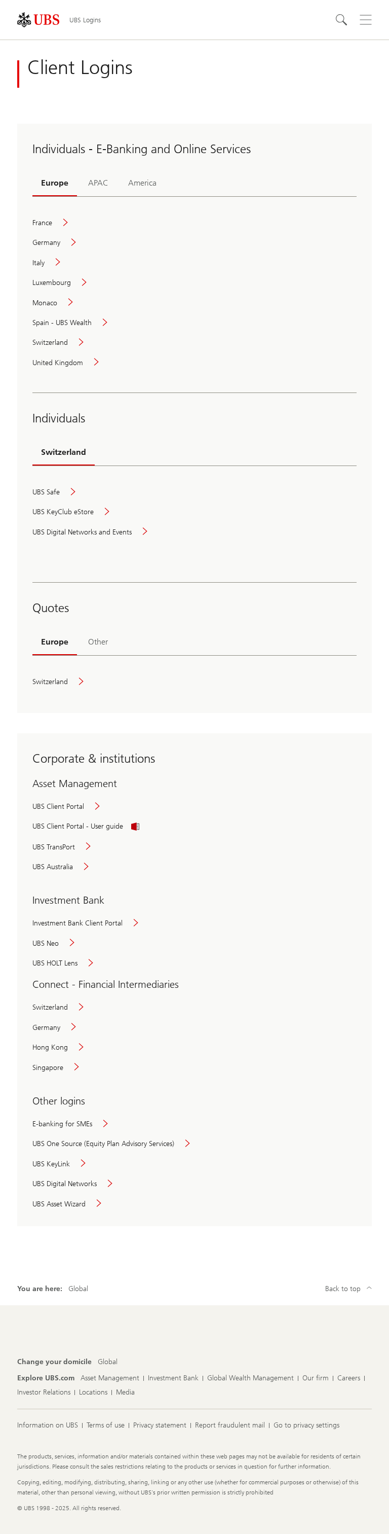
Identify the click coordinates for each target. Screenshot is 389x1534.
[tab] (54, 183)
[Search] (341, 20)
